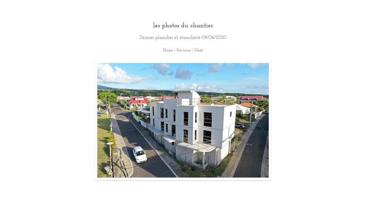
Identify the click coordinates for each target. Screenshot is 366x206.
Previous (184, 50)
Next (198, 50)
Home (168, 50)
